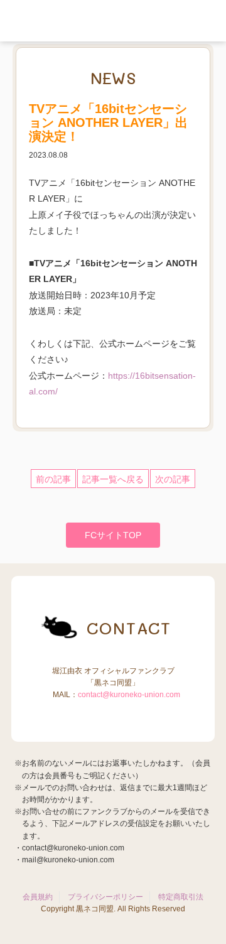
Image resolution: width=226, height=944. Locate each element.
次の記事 (172, 479)
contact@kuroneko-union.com (129, 694)
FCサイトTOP (113, 535)
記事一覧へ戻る (113, 479)
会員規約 (38, 896)
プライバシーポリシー (105, 896)
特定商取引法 (180, 896)
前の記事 (53, 479)
